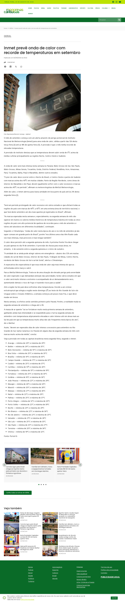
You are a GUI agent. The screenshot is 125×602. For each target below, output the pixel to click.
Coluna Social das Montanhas (83, 586)
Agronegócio (57, 567)
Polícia (30, 570)
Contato (104, 573)
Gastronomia (82, 571)
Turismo (31, 581)
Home (30, 567)
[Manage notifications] (4, 597)
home (5, 28)
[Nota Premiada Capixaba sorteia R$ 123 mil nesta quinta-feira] (68, 465)
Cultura (55, 573)
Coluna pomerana (84, 577)
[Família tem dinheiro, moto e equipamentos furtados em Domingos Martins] (42, 465)
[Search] (119, 20)
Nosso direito (81, 579)
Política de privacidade (109, 570)
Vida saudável (82, 574)
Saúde (30, 576)
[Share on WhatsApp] (21, 66)
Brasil (54, 576)
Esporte (55, 570)
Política (31, 578)
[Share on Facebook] (5, 66)
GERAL (11, 28)
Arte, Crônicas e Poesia (85, 582)
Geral (30, 573)
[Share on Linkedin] (10, 66)
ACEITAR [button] (114, 598)
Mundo (55, 578)
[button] (39, 485)
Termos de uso (106, 567)
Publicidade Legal (110, 577)
